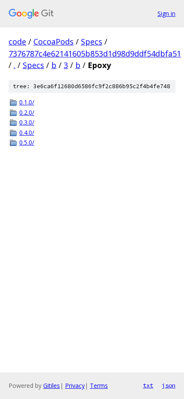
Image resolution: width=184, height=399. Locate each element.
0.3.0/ (26, 122)
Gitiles (51, 385)
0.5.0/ (26, 142)
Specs (91, 41)
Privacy (75, 385)
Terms (99, 385)
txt (148, 385)
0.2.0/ (26, 112)
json (168, 385)
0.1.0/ (26, 102)
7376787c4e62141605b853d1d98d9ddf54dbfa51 (95, 53)
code (17, 41)
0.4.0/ (26, 132)
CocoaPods (53, 41)
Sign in (166, 13)
